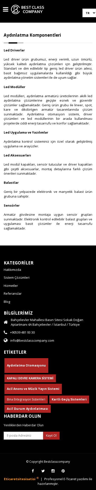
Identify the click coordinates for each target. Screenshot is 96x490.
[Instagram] (53, 471)
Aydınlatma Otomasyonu (26, 365)
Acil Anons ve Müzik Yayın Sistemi (33, 389)
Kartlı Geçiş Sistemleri (69, 399)
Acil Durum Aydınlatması (27, 409)
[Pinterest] (63, 471)
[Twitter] (43, 471)
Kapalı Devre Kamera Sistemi (30, 378)
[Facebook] (33, 471)
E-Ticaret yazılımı (76, 479)
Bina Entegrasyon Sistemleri (26, 399)
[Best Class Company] (28, 15)
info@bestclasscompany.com (32, 340)
